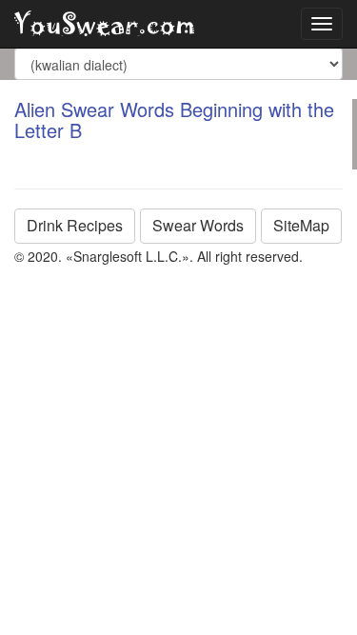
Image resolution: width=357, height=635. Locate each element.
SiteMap (301, 225)
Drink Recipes (75, 225)
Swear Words (198, 225)
